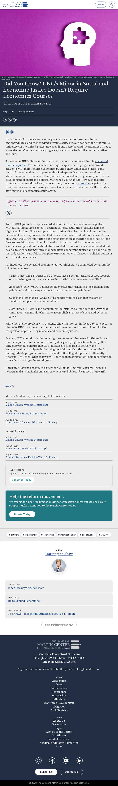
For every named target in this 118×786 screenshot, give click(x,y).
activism (15, 535)
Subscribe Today (21, 479)
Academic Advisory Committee (59, 742)
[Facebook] (15, 120)
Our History (59, 735)
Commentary (39, 396)
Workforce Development (59, 702)
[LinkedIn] (5, 120)
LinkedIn (79, 760)
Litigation (59, 706)
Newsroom (59, 724)
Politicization (56, 396)
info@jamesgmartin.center (59, 661)
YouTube (66, 760)
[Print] (12, 132)
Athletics (59, 699)
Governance (59, 691)
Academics (22, 396)
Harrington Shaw (26, 111)
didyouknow (31, 535)
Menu (101, 4)
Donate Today (22, 514)
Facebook (52, 760)
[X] (10, 120)
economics (48, 535)
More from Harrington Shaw (59, 624)
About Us (59, 720)
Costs (59, 684)
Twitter (38, 760)
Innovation (59, 695)
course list (84, 183)
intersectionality (68, 535)
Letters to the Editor (59, 731)
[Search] (112, 5)
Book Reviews (59, 710)
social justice (88, 535)
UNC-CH (105, 535)
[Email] (7, 132)
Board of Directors (59, 739)
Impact (59, 728)
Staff (59, 746)
